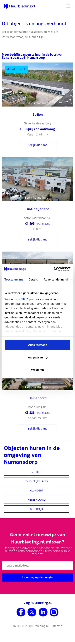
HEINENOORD (37, 499)
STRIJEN (37, 472)
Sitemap (57, 626)
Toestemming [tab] (13, 279)
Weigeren (37, 369)
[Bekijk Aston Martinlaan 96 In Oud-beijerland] (37, 179)
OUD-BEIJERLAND (37, 481)
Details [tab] (33, 279)
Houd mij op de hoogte (37, 577)
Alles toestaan (37, 344)
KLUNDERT (36, 490)
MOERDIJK (36, 509)
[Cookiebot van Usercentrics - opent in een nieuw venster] (54, 268)
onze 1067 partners (27, 299)
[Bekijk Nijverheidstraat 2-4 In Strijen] (37, 85)
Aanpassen (35, 357)
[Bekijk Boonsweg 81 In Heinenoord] (37, 413)
